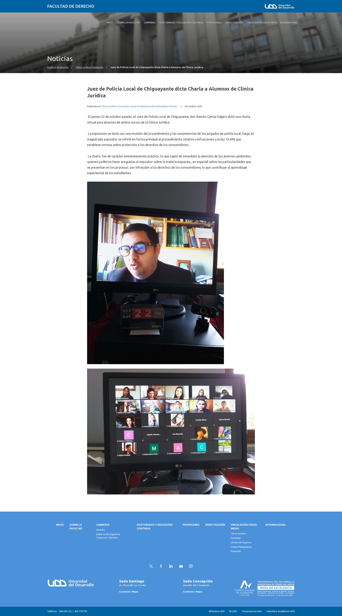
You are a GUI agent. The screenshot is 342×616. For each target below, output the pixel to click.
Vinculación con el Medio (244, 526)
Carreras (102, 524)
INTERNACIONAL (275, 524)
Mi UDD (233, 611)
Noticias (173, 106)
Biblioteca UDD (217, 611)
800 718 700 (81, 611)
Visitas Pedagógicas (241, 547)
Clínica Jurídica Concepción (89, 67)
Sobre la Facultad (75, 526)
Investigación (215, 524)
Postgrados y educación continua (154, 526)
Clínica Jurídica (238, 533)
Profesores (191, 524)
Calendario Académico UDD (280, 611)
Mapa (135, 591)
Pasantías (236, 538)
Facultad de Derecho (70, 6)
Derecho (100, 529)
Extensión (236, 551)
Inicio (60, 524)
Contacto (124, 591)
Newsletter (162, 106)
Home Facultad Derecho (142, 106)
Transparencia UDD (251, 611)
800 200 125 (65, 611)
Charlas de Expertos (241, 542)
